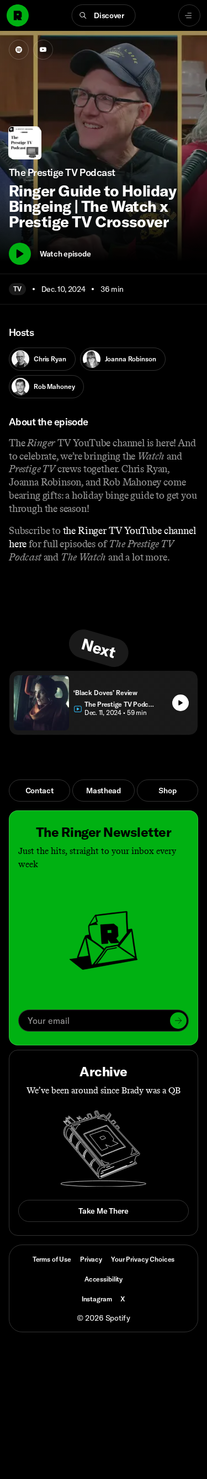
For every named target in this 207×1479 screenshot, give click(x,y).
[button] (103, 15)
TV (17, 289)
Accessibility (103, 1279)
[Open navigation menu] (189, 15)
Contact (39, 790)
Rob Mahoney (54, 386)
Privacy (91, 1259)
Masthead (103, 790)
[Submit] (178, 1020)
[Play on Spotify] (19, 50)
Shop (167, 790)
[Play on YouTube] (43, 50)
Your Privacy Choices (142, 1259)
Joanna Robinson (130, 359)
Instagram (97, 1299)
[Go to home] (18, 15)
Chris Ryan (50, 359)
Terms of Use (52, 1259)
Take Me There (103, 1211)
